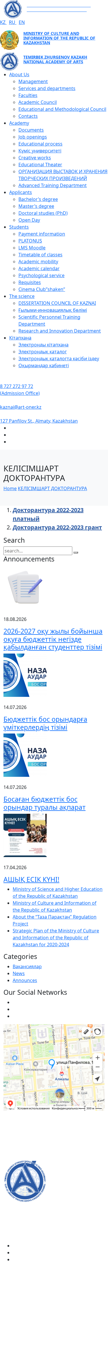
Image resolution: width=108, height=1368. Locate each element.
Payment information (41, 234)
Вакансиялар (27, 966)
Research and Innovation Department (59, 331)
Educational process (40, 144)
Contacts (28, 116)
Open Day (29, 220)
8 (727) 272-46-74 (21, 1137)
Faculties (27, 95)
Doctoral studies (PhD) (43, 213)
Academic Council (37, 102)
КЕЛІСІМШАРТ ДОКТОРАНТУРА (52, 488)
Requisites (29, 282)
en (22, 22)
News (19, 973)
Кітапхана (20, 338)
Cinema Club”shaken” (41, 289)
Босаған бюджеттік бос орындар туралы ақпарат (44, 803)
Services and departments (46, 88)
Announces (25, 980)
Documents (31, 130)
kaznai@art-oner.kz (20, 407)
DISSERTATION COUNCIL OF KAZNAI (57, 303)
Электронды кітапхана (43, 344)
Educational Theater (40, 164)
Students (19, 227)
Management (33, 81)
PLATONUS (30, 241)
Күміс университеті (39, 151)
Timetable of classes (40, 254)
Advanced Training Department (52, 185)
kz (3, 22)
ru (12, 22)
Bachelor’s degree (38, 199)
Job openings (32, 137)
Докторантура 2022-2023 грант (57, 527)
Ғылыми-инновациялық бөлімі (52, 310)
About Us (19, 74)
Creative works (34, 157)
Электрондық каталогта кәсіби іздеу (58, 358)
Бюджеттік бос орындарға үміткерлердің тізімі (45, 723)
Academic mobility (38, 261)
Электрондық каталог (42, 351)
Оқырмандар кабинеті (43, 365)
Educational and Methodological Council (62, 109)
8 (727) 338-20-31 (21, 1156)
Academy (19, 123)
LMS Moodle (32, 248)
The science (22, 296)
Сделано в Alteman (54, 1364)
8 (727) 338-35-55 (21, 1320)
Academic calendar (39, 268)
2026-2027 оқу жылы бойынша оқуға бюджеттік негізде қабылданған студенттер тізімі (53, 639)
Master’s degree (36, 206)
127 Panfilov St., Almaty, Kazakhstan (39, 421)
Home (10, 488)
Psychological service (41, 275)
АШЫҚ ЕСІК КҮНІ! (31, 879)
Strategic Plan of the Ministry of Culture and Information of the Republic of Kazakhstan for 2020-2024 (56, 937)
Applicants (20, 192)
